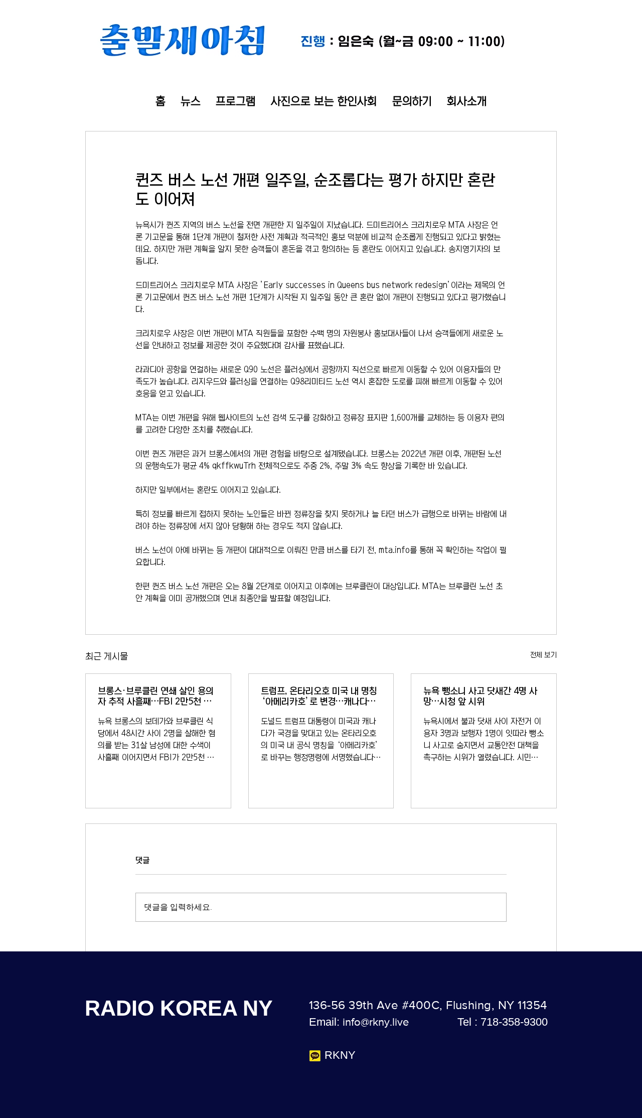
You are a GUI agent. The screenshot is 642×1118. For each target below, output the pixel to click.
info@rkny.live (376, 1022)
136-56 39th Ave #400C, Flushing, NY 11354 (428, 1005)
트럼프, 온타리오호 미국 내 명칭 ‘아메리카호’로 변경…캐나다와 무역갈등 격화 (319, 696)
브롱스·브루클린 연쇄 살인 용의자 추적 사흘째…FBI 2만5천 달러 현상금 (156, 696)
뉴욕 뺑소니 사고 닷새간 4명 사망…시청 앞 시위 (480, 696)
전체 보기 (543, 654)
